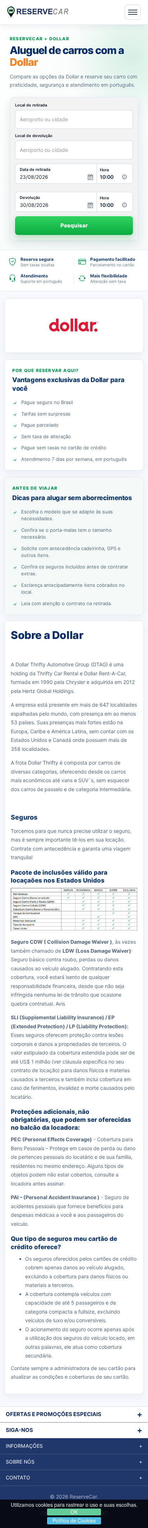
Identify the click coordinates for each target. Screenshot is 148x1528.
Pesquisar (74, 225)
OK (74, 1512)
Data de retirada (35, 169)
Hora (104, 170)
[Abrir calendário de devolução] (90, 205)
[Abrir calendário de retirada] (90, 177)
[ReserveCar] (37, 12)
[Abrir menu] (133, 12)
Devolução (30, 197)
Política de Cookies (74, 1520)
